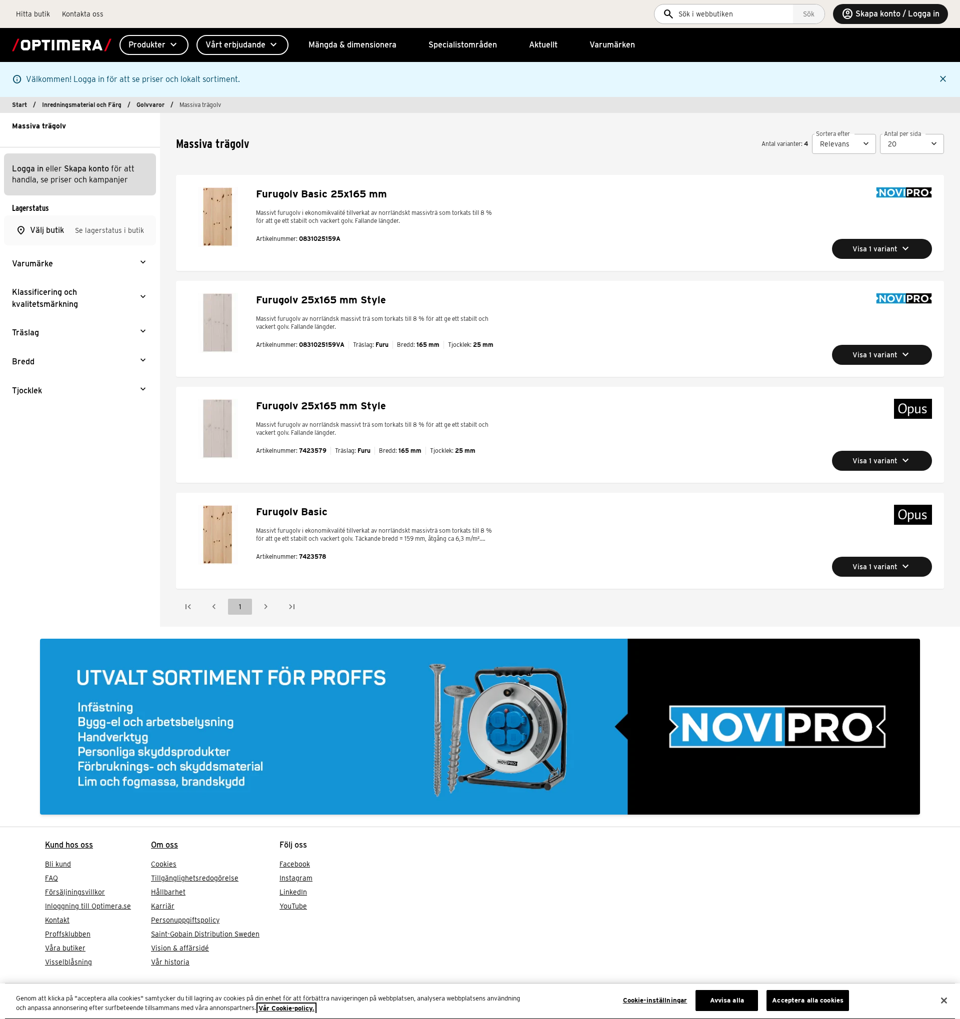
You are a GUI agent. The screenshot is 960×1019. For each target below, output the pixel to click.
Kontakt (57, 920)
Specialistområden (462, 44)
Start (19, 104)
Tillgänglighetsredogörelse (194, 878)
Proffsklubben (67, 934)
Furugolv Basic (292, 512)
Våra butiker (65, 948)
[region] (480, 1001)
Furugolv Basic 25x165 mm (321, 194)
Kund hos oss (69, 845)
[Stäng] (944, 1001)
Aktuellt (543, 44)
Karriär (162, 906)
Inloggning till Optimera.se (88, 906)
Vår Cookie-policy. (286, 1008)
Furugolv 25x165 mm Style (321, 300)
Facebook (295, 864)
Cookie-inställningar (655, 1000)
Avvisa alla (727, 1000)
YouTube (293, 906)
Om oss (164, 845)
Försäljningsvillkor (75, 892)
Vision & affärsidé (180, 948)
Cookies (163, 864)
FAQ (51, 878)
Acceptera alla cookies (808, 1000)
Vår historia (170, 962)
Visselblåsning (68, 962)
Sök (808, 14)
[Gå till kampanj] (480, 727)
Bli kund (58, 864)
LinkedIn (293, 892)
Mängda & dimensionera (352, 44)
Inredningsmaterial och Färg (82, 104)
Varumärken (612, 44)
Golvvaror (150, 104)
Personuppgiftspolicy (185, 920)
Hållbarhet (168, 892)
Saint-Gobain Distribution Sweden (205, 934)
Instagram (296, 878)
